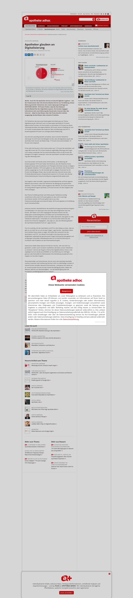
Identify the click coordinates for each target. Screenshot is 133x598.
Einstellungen (100, 322)
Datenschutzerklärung (71, 319)
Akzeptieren (66, 291)
